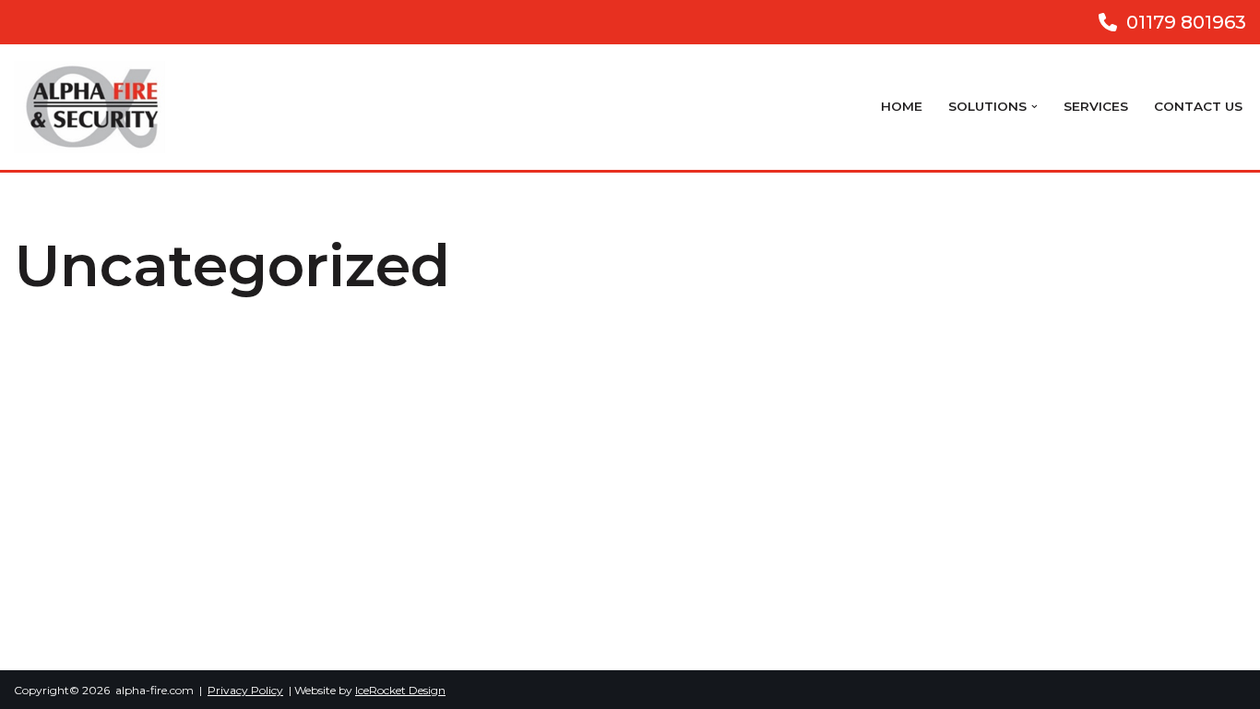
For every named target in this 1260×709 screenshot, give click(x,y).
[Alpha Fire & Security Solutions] (94, 107)
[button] (1034, 106)
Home (901, 106)
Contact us (1198, 106)
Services (1096, 106)
